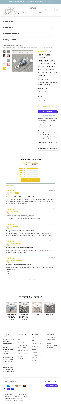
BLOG (34, 360)
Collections (11, 45)
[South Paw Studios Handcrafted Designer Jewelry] (11, 10)
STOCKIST (35, 346)
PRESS (34, 340)
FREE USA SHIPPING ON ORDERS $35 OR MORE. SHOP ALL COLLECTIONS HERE (30, 1)
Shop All (32, 8)
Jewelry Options (43, 88)
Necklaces (19, 45)
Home (5, 45)
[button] (42, 51)
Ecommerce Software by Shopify (13, 400)
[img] (10, 190)
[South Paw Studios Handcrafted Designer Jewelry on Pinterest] (56, 381)
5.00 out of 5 (34, 163)
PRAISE (34, 349)
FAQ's (40, 12)
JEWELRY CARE (23, 350)
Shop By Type (28, 12)
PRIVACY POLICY (23, 353)
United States (11, 381)
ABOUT (34, 337)
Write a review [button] (30, 180)
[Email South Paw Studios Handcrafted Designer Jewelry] (45, 381)
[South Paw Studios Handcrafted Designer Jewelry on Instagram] (52, 381)
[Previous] (14, 61)
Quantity (40, 97)
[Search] (46, 10)
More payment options (48, 115)
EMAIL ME (35, 352)
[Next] (31, 61)
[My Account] (50, 10)
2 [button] (29, 280)
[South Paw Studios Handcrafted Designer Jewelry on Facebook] (49, 381)
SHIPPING (21, 342)
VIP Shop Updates (37, 343)
